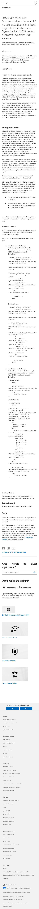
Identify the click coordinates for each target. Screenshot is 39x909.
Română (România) (11, 885)
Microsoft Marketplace (9, 848)
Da (12, 708)
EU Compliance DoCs (23, 903)
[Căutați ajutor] (7, 3)
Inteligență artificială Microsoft (11, 800)
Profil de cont (6, 739)
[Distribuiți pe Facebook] (3, 548)
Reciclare (5, 753)
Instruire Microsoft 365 (9, 638)
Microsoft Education (8, 766)
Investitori (5, 878)
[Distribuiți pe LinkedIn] (7, 548)
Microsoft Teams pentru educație (11, 773)
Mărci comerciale (19, 899)
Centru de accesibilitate (9, 683)
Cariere (4, 868)
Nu (26, 708)
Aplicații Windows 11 (8, 730)
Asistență (5, 8)
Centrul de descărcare (8, 743)
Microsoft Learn (7, 841)
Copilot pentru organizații (9, 719)
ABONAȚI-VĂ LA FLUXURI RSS (15, 552)
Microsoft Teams (7, 824)
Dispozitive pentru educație (10, 770)
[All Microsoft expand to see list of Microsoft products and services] (2, 2)
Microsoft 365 (6, 726)
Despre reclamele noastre (9, 903)
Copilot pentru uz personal (10, 723)
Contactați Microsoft (8, 896)
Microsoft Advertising (8, 817)
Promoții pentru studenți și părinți (11, 787)
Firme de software (7, 855)
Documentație (6, 838)
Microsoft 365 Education (9, 777)
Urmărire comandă (7, 750)
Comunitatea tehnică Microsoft (11, 845)
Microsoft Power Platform (9, 851)
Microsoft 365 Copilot (8, 821)
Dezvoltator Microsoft (8, 834)
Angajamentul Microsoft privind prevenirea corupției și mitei (18, 875)
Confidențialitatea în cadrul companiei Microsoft (15, 872)
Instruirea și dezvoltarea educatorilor (12, 784)
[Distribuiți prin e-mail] (12, 548)
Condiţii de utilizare (8, 899)
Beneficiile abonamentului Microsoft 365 (15, 615)
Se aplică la (7, 38)
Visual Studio (6, 858)
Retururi (5, 746)
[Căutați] (34, 572)
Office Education (7, 780)
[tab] (10, 587)
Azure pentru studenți (8, 790)
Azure (4, 807)
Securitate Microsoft (8, 661)
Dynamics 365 (6, 811)
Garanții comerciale (8, 757)
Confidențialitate (19, 896)
